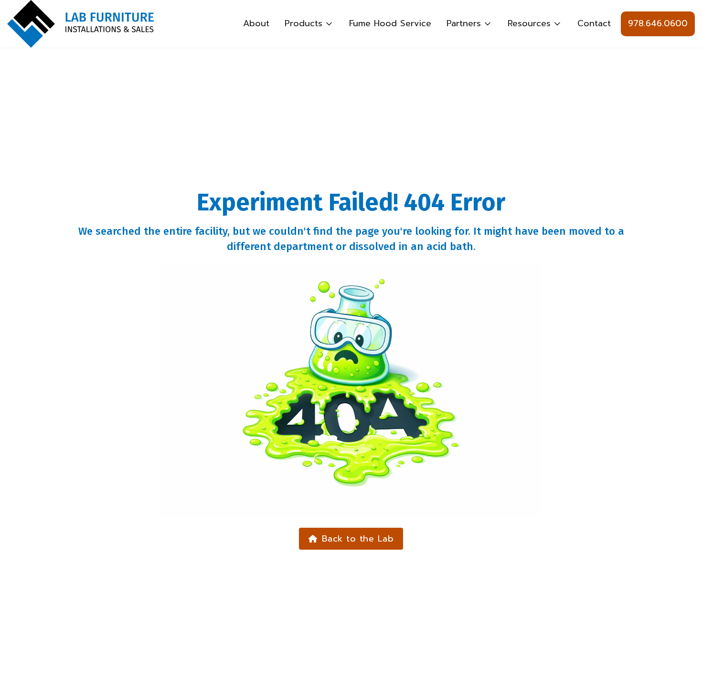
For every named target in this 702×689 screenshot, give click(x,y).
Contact (594, 23)
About (256, 23)
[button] (309, 24)
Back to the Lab (351, 538)
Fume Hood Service (390, 23)
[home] (80, 24)
